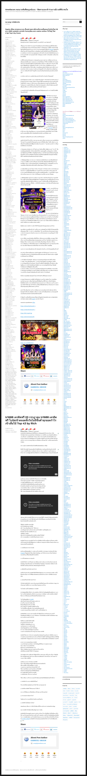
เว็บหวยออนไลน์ (66, 667)
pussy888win (8, 258)
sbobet (6, 285)
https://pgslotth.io (66, 96)
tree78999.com (11, 332)
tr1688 (32, 599)
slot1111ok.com (11, 299)
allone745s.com (8, 58)
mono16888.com (8, 209)
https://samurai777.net (67, 99)
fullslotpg (13, 126)
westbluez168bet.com (9, 361)
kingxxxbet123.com (9, 168)
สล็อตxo (10, 392)
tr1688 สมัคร (7, 431)
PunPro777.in (13, 254)
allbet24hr (7, 55)
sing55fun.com (8, 296)
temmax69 (12, 319)
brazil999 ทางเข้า (10, 89)
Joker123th (13, 161)
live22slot (10, 174)
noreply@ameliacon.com (39, 390)
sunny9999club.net (9, 313)
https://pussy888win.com (68, 122)
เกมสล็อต (11, 397)
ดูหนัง (6, 373)
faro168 (6, 111)
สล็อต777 (14, 388)
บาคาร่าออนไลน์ (11, 376)
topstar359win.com (9, 329)
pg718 (11, 230)
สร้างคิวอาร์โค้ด (66, 627)
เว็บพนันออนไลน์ (67, 664)
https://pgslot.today (67, 84)
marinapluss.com (9, 190)
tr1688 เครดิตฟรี (26, 718)
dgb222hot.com (8, 98)
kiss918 (64, 95)
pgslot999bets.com (9, 238)
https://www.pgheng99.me (68, 127)
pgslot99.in (7, 237)
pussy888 (64, 86)
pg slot (64, 124)
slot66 (64, 78)
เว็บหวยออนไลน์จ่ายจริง (68, 668)
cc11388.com (11, 93)
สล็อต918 (11, 389)
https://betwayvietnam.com (68, 102)
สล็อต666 (10, 388)
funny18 (51, 49)
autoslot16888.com (9, 67)
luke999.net (14, 182)
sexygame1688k (8, 292)
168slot (13, 45)
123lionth (7, 41)
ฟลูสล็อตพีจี (13, 380)
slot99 (64, 76)
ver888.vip (13, 349)
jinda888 (10, 160)
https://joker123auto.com (68, 118)
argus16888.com (8, 63)
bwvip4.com (7, 90)
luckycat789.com (8, 180)
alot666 (12, 61)
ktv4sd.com (7, 170)
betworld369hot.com (9, 79)
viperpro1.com (13, 351)
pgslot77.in (7, 236)
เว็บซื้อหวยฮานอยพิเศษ (68, 662)
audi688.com (8, 65)
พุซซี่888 (9, 380)
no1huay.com (8, 217)
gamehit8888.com (9, 131)
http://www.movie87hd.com (68, 119)
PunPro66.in (12, 253)
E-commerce (66, 239)
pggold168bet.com (12, 232)
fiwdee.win (12, 119)
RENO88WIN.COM (9, 265)
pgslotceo (7, 240)
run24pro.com (8, 274)
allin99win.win (13, 55)
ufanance (13, 340)
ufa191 (6, 337)
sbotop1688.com (12, 285)
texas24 (6, 320)
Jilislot (14, 158)
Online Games (66, 389)
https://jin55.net (66, 75)
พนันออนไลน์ (66, 615)
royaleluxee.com (8, 272)
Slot (12, 297)
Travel (6, 332)
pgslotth (11, 241)
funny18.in (7, 129)
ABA (6, 53)
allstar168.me (8, 59)
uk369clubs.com (8, 348)
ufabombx (13, 337)
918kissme (7, 51)
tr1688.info (7, 331)
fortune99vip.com (9, 123)
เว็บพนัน (11, 400)
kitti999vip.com (8, 169)
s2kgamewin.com (9, 277)
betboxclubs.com (8, 74)
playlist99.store (8, 246)
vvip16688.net (8, 356)
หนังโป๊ (10, 396)
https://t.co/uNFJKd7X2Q (27, 342)
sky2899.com (8, 297)
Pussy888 (7, 257)
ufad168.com (8, 339)
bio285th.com (8, 82)
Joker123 (14, 160)
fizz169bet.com (8, 121)
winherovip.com (8, 363)
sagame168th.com (9, 281)
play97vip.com (8, 245)
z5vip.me (7, 367)
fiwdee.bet (13, 118)
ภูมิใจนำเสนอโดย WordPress (40, 770)
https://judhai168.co (67, 80)
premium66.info (8, 249)
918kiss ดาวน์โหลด (67, 164)
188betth (11, 46)
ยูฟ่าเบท (65, 624)
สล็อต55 (14, 387)
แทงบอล (12, 404)
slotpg (64, 90)
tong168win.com (8, 327)
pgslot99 (12, 236)
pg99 (14, 230)
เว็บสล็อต (10, 401)
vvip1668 (74, 706)
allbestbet (13, 54)
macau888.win (8, 189)
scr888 (13, 288)
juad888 (14, 162)
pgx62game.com (8, 242)
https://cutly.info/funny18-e (28, 309)
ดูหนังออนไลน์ (10, 373)
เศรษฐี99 (8, 404)
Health (6, 145)
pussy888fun (12, 257)
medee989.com (8, 194)
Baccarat (7, 70)
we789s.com (7, 360)
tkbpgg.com (13, 324)
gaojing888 (7, 133)
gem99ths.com (8, 134)
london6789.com (8, 178)
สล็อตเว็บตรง (65, 79)
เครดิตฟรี (14, 397)
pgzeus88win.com (9, 244)
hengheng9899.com (9, 146)
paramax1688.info (9, 228)
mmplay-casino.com (68, 370)
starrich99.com (8, 309)
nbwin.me (14, 212)
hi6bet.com (13, 149)
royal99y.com (8, 269)
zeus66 (12, 369)
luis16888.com (8, 181)
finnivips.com (8, 118)
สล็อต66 (6, 388)
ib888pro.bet (10, 157)
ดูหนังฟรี (64, 134)
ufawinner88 (8, 345)
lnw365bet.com (8, 176)
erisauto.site (7, 105)
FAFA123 (14, 110)
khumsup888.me (8, 165)
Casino (6, 93)
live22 (6, 174)
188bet (69, 688)
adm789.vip (7, 54)
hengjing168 (8, 149)
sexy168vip (7, 289)
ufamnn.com (8, 340)
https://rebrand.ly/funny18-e (28, 306)
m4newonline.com (9, 186)
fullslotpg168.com (9, 127)
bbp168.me (7, 73)
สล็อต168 (7, 387)
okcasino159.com (8, 218)
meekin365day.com (9, 196)
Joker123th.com (8, 162)
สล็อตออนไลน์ (66, 647)
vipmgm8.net (8, 352)
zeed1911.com (13, 368)
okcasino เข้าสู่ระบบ (67, 697)
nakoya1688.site (8, 212)
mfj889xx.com (8, 202)
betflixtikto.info (13, 75)
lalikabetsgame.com (9, 172)
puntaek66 (7, 256)
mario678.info (8, 193)
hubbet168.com (8, 154)
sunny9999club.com (9, 312)
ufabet (9, 337)
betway (13, 77)
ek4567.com (12, 103)
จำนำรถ (11, 372)
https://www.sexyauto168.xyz (69, 87)
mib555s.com (8, 205)
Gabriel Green (38, 387)
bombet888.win (8, 83)
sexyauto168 (12, 289)
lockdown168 (8, 177)
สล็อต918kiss (7, 391)
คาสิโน (13, 371)
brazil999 (78, 688)
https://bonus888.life (67, 82)
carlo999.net (7, 91)
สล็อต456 (11, 387)
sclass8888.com (8, 287)
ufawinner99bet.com (9, 347)
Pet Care (14, 229)
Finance (7, 115)
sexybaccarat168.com (9, 291)
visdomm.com (8, 353)
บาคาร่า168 (66, 609)
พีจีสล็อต (65, 617)
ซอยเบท (15, 372)
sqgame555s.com (8, 305)
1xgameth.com (11, 47)
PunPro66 (7, 253)
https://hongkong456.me (68, 136)
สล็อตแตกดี (10, 395)
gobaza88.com (8, 139)
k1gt (76, 695)
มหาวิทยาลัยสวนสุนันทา (9, 383)
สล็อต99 (12, 391)
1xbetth (14, 46)
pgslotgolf (7, 241)
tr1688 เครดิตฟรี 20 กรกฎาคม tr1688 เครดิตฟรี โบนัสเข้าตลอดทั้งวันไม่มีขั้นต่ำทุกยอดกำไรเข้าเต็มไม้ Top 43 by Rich (31, 420)
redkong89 (7, 264)
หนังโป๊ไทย (65, 91)
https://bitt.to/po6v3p (26, 313)
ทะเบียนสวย (66, 605)
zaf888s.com (7, 368)
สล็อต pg (12, 385)
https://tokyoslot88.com (68, 100)
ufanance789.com (9, 341)
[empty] (23, 553)
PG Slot (8, 230)
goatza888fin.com (9, 137)
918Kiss (10, 49)
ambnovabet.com (9, 62)
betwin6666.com (8, 78)
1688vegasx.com (8, 43)
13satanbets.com (8, 42)
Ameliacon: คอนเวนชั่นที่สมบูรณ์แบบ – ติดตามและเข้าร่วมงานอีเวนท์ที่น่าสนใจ (36, 9)
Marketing (13, 193)
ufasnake (7, 343)
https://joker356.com (67, 98)
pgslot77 (14, 234)
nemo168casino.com (9, 213)
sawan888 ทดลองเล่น (9, 283)
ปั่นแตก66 (65, 612)
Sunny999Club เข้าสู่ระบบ (72, 704)
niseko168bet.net (8, 216)
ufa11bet (14, 336)
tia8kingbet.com (8, 323)
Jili (11, 158)
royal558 (12, 268)
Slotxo (6, 301)
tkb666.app (7, 324)
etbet (64, 690)
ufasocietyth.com (8, 344)
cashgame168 (14, 91)
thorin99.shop (12, 320)
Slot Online (66, 496)
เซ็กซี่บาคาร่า (7, 399)
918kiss (64, 114)
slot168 (12, 300)
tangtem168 (13, 317)
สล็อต (33, 302)
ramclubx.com (8, 260)
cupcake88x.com (12, 97)
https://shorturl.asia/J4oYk (27, 316)
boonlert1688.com (9, 86)
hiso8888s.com (8, 152)
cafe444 (12, 90)
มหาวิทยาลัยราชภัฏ (8, 381)
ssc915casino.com (8, 308)
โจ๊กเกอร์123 (65, 72)
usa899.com (7, 349)
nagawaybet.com (9, 210)
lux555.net (13, 184)
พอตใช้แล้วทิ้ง (11, 379)
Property (14, 252)
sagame (14, 279)
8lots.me (7, 49)
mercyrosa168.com (9, 198)
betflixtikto (7, 75)
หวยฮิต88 (13, 396)
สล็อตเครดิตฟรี (11, 393)
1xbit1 (6, 47)
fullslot (64, 128)
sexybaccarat (65, 123)
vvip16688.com (8, 355)
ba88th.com (7, 69)
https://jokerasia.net (67, 103)
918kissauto (12, 50)
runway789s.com (8, 276)
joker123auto (8, 161)
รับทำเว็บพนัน (10, 384)
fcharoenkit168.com (9, 113)
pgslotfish (12, 240)
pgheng (7, 234)
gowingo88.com (8, 143)
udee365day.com (8, 335)
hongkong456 (8, 153)
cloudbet (7, 97)
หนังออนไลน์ (66, 652)
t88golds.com (8, 316)
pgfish (6, 232)
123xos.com (11, 41)
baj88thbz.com (12, 70)
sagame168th (8, 280)
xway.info (7, 365)
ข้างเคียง (6, 39)
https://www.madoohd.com (68, 115)
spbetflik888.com (8, 303)
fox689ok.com (8, 125)
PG (5, 230)
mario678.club (8, 192)
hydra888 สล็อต (67, 305)
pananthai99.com (9, 225)
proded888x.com (8, 252)
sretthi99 (15, 305)
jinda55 (6, 160)
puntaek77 (12, 256)
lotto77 (14, 178)
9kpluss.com (12, 51)
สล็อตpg (6, 392)
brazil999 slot (8, 87)
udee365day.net (8, 336)
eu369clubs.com (8, 109)
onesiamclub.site (8, 221)
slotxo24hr (10, 301)
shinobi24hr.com (8, 293)
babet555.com (14, 69)
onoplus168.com (12, 222)
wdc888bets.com (8, 359)
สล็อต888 (7, 389)
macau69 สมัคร (8, 188)
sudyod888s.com (8, 311)
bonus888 (14, 85)
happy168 (14, 143)
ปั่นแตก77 (10, 377)
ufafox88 (13, 339)
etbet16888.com (8, 106)
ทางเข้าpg (9, 375)
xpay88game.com (9, 364)
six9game (14, 296)
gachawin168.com (9, 130)
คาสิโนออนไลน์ (66, 599)
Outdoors (7, 224)
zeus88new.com (8, 371)
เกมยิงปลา (7, 397)
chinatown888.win (9, 95)
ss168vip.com (8, 307)
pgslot (33, 299)
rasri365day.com (8, 261)
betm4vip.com (8, 77)
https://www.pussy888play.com (69, 120)
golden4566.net (8, 141)
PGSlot (10, 234)
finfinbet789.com (12, 115)
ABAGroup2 (9, 53)
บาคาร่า (12, 375)
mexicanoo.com (8, 201)
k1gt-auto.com (8, 164)
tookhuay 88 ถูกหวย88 (68, 536)
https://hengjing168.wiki (68, 74)
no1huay (14, 216)
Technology (7, 319)
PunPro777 (7, 254)
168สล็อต (7, 46)
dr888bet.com (8, 101)
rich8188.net (7, 268)
